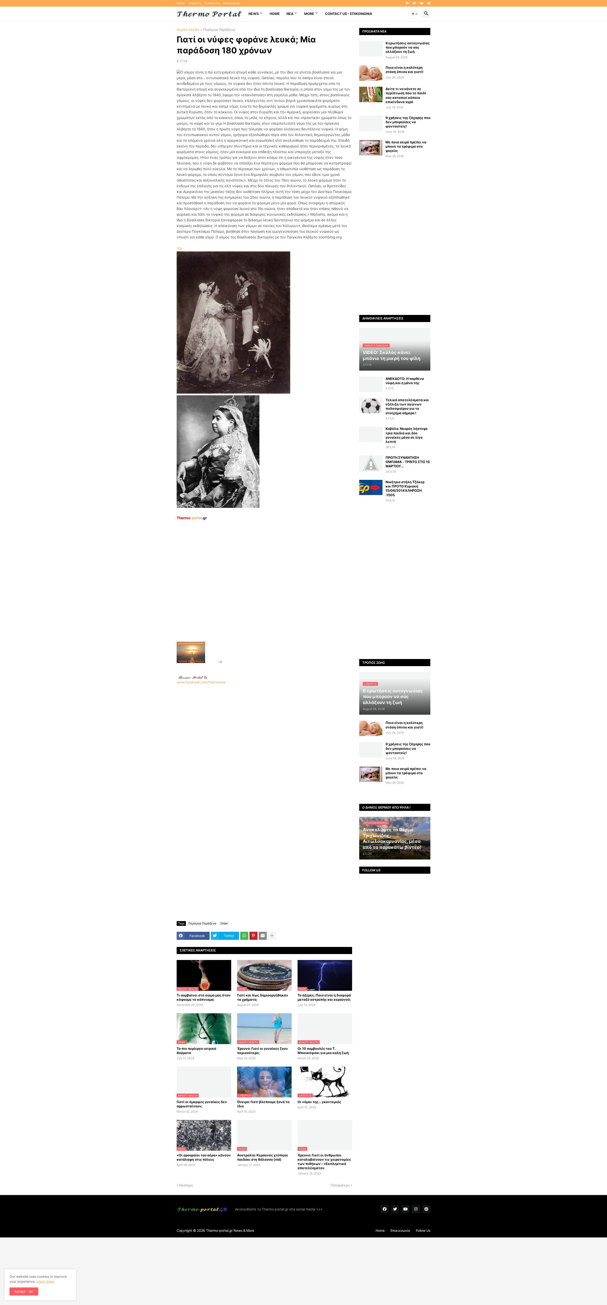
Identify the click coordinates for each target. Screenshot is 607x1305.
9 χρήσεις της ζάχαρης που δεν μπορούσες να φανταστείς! (408, 122)
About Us (195, 3)
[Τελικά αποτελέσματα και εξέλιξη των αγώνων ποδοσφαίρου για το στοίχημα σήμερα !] (370, 405)
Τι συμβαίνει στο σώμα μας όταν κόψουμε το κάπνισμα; (203, 997)
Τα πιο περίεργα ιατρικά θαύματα (196, 1050)
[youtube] (421, 3)
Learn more (45, 1281)
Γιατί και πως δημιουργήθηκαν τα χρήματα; (262, 997)
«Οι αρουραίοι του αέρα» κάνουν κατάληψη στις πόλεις (204, 1157)
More (309, 14)
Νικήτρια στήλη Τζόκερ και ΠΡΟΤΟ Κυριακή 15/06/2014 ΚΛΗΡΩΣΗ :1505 (405, 488)
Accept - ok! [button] (23, 1291)
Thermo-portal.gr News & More (230, 1230)
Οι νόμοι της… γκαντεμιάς (319, 1102)
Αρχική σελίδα (188, 30)
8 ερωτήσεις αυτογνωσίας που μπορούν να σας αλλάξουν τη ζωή (408, 47)
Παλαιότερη (340, 1185)
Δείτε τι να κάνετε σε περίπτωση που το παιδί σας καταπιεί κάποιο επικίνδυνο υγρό (406, 95)
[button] (415, 13)
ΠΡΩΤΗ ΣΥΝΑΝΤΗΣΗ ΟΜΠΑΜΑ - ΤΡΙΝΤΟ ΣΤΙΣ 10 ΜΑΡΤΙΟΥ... (408, 461)
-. (192, 677)
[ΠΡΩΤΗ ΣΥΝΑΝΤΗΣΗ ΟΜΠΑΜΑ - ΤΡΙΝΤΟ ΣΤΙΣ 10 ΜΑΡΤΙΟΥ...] (370, 463)
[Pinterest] (253, 936)
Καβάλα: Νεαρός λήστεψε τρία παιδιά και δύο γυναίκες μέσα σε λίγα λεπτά (407, 435)
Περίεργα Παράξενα (219, 30)
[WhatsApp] (244, 936)
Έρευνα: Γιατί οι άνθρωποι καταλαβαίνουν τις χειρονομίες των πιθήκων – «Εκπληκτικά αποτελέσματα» (324, 1161)
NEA (289, 14)
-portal (192, 518)
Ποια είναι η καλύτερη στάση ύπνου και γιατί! (404, 69)
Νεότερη (186, 1185)
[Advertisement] (258, 592)
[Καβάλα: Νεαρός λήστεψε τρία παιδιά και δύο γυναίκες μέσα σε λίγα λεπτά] (370, 434)
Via (179, 248)
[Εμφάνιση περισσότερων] (272, 936)
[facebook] (407, 3)
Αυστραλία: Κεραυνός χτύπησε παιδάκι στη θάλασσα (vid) (262, 1157)
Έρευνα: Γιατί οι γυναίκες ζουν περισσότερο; (262, 1050)
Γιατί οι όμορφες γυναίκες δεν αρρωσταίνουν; (202, 1104)
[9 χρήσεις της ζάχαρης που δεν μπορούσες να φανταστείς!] (370, 123)
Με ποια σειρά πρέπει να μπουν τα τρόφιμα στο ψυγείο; (406, 146)
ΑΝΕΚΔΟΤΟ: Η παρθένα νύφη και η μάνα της (405, 381)
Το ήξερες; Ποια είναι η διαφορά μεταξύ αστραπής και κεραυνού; (324, 997)
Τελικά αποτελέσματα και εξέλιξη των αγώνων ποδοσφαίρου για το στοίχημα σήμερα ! (407, 406)
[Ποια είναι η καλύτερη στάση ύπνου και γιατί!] (370, 73)
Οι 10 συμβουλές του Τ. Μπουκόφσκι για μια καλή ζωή (323, 1050)
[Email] (263, 936)
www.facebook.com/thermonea (201, 682)
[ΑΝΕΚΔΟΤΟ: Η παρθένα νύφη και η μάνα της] (370, 384)
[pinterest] (429, 3)
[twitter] (414, 3)
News (253, 14)
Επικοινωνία (400, 1230)
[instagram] (416, 1209)
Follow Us (423, 1230)
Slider (224, 923)
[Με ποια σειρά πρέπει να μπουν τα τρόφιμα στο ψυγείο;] (370, 147)
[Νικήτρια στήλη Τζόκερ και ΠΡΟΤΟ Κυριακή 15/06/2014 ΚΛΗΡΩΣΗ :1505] (370, 487)
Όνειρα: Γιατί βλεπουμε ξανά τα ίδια (263, 1104)
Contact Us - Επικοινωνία (222, 3)
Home (180, 3)
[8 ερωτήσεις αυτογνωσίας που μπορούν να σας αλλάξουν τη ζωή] (370, 48)
